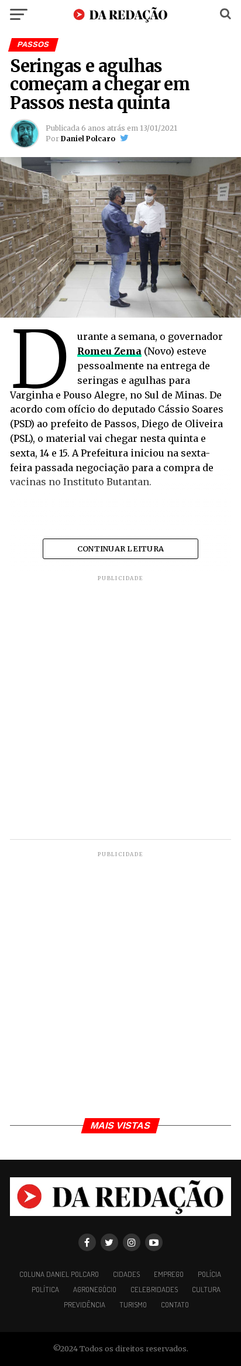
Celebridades (154, 1289)
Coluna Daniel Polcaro (59, 1274)
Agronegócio (94, 1289)
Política (45, 1289)
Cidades (126, 1274)
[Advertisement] (120, 709)
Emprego (169, 1274)
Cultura (206, 1289)
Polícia (209, 1274)
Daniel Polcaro (88, 138)
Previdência (84, 1304)
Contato (175, 1304)
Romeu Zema (109, 351)
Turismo (133, 1304)
